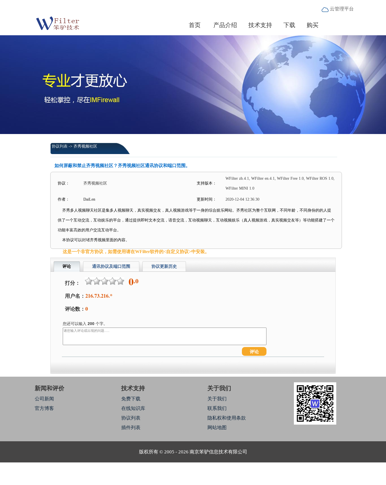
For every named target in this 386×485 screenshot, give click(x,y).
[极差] (89, 281)
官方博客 (44, 408)
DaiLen (89, 199)
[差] (97, 281)
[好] (112, 281)
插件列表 (130, 427)
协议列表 (60, 146)
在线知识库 (133, 408)
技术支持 (260, 25)
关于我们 (217, 398)
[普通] (105, 281)
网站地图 (217, 427)
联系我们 (217, 408)
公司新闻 (44, 398)
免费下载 (130, 398)
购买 (312, 25)
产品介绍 (225, 25)
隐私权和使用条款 (226, 418)
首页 (194, 25)
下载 (289, 25)
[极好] (120, 281)
